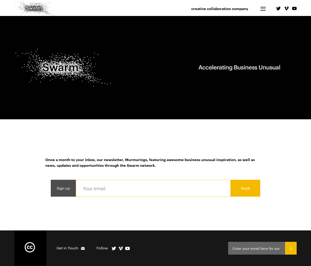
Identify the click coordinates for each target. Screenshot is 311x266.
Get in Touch (67, 247)
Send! (245, 188)
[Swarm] (35, 8)
